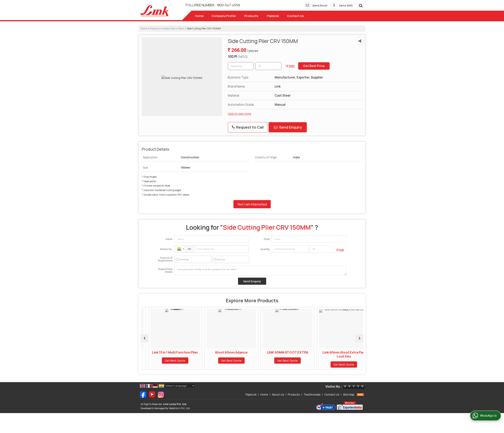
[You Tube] (152, 394)
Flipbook (273, 16)
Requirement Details (165, 270)
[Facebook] (143, 394)
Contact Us (295, 16)
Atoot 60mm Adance (224, 352)
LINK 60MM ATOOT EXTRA (280, 352)
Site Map (348, 394)
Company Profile (224, 16)
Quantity (265, 249)
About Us (278, 394)
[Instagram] (161, 394)
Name (169, 239)
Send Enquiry (290, 127)
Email (267, 239)
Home (199, 16)
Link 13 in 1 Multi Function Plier (168, 352)
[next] (359, 338)
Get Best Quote (168, 360)
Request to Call (249, 127)
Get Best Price (314, 66)
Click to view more (239, 114)
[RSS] (360, 394)
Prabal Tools (168, 28)
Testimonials (312, 394)
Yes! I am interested (252, 204)
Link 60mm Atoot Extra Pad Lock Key (336, 354)
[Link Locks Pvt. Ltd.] (155, 10)
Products (251, 16)
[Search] (360, 5)
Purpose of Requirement (165, 259)
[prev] (144, 338)
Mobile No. (166, 249)
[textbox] (268, 66)
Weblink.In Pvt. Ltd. (179, 408)
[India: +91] (179, 249)
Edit (292, 66)
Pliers (181, 28)
